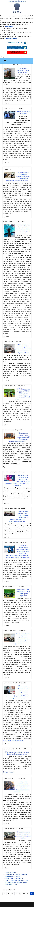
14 (24, 894)
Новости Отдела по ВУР (9, 65)
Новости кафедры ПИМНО (10, 542)
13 (20, 894)
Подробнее (6, 103)
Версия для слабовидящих (17, 1)
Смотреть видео (8, 772)
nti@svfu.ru (9, 26)
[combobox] (10, 56)
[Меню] (5, 61)
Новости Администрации (9, 472)
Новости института (8, 430)
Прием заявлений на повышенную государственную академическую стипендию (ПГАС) (16, 882)
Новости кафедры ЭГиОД (9, 221)
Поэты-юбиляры (10, 872)
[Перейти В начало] (4, 893)
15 (28, 894)
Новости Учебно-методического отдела (13, 167)
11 (12, 894)
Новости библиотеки (8, 341)
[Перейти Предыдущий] (8, 893)
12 (16, 894)
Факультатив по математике (14, 878)
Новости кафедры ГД (8, 828)
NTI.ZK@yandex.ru (10, 38)
